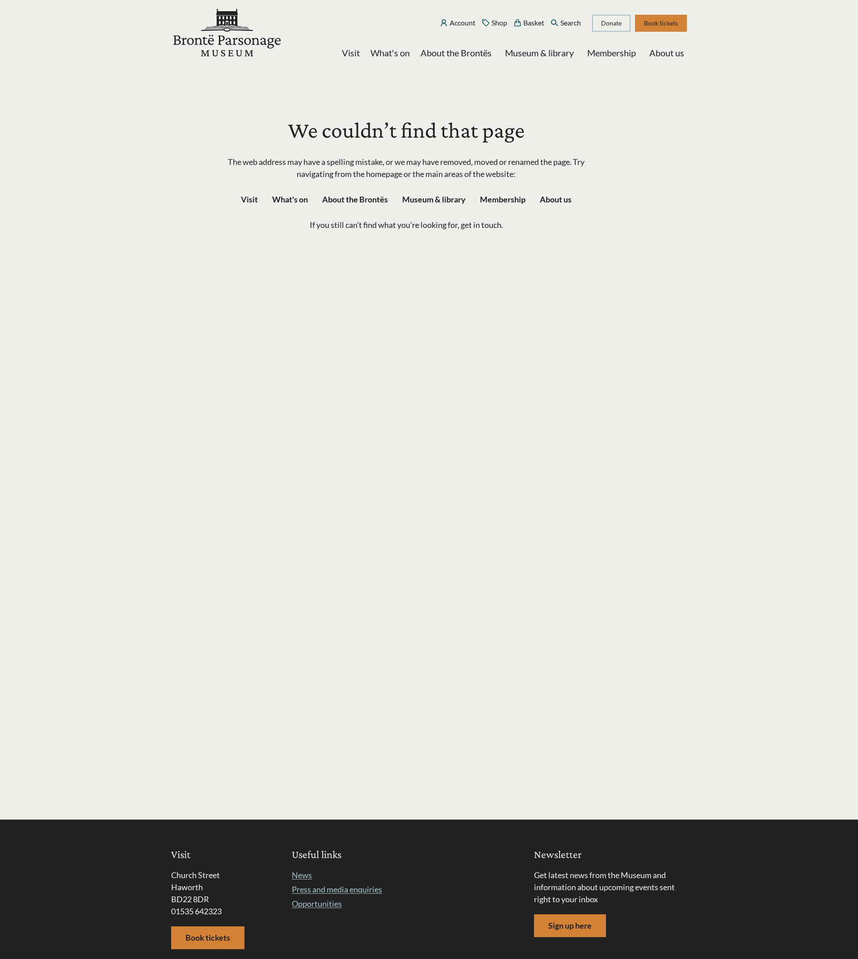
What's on (390, 52)
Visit (351, 52)
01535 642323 (196, 911)
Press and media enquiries (337, 889)
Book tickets (661, 23)
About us (666, 52)
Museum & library (539, 52)
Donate (611, 23)
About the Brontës (456, 52)
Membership (611, 52)
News (302, 875)
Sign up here (570, 925)
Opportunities (317, 904)
